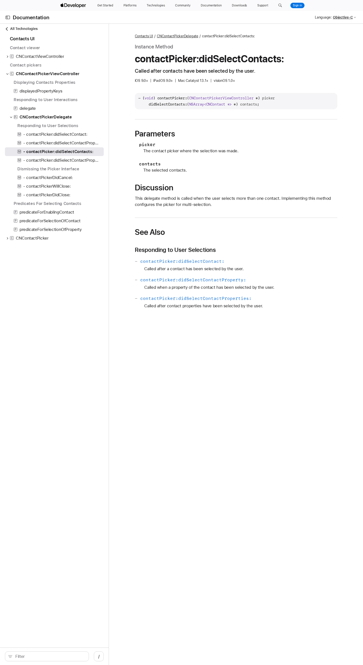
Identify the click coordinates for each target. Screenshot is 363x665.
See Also (150, 232)
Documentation (31, 17)
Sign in (297, 5)
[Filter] (49, 656)
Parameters (155, 133)
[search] (47, 656)
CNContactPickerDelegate (177, 36)
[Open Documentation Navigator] (7, 17)
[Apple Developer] (74, 5)
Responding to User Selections (175, 249)
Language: (323, 17)
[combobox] (49, 656)
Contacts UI (144, 36)
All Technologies (24, 29)
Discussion (154, 187)
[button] (280, 5)
